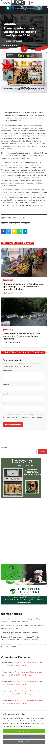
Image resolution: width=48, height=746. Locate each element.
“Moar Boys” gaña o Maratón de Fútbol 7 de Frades (20, 633)
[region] (24, 728)
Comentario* (8, 370)
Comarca (8, 280)
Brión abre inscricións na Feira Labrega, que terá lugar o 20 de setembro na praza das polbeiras (23, 286)
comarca (25, 224)
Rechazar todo (24, 742)
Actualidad (10, 23)
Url (4, 404)
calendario (14, 224)
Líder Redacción (18, 218)
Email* (5, 394)
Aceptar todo (24, 731)
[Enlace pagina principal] (12, 3)
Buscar (4, 447)
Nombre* (6, 384)
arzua (4, 224)
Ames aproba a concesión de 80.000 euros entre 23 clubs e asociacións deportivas (21, 336)
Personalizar (24, 736)
